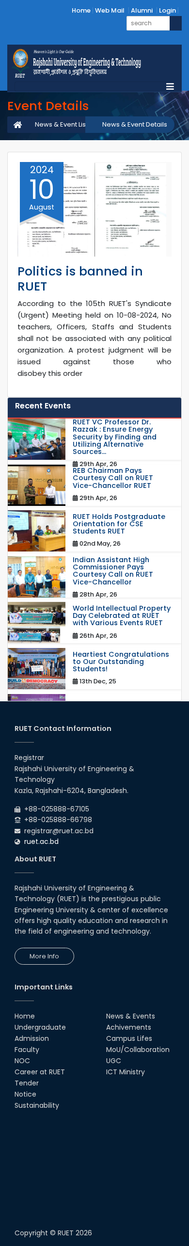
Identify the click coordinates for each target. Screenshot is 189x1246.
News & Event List (61, 124)
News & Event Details (134, 124)
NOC (22, 1061)
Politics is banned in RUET (80, 278)
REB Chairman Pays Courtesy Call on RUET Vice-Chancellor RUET (113, 478)
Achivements (128, 1027)
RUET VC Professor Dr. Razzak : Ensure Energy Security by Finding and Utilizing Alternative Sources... (115, 437)
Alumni (142, 10)
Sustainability (37, 1105)
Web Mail (110, 10)
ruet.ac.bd (41, 841)
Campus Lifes (129, 1038)
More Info (44, 956)
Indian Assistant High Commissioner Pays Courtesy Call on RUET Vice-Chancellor (113, 571)
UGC (113, 1061)
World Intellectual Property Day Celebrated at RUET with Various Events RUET (122, 616)
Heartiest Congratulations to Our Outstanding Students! (121, 662)
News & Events (130, 1016)
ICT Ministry (125, 1072)
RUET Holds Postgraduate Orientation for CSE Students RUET (119, 524)
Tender (27, 1083)
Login (167, 10)
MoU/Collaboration (138, 1049)
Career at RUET (40, 1072)
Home (81, 10)
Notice (25, 1094)
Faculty (27, 1049)
